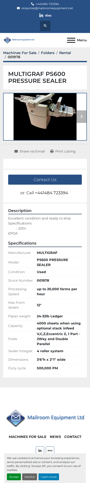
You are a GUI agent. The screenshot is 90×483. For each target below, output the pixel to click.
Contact (72, 437)
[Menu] (71, 40)
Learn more (49, 476)
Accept (14, 476)
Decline (29, 476)
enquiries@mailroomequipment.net (47, 8)
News (55, 437)
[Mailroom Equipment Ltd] (45, 419)
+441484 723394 (47, 4)
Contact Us (45, 179)
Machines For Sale (27, 437)
